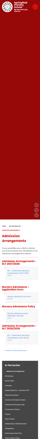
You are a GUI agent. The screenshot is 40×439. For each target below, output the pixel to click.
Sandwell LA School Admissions (16, 350)
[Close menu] (35, 7)
